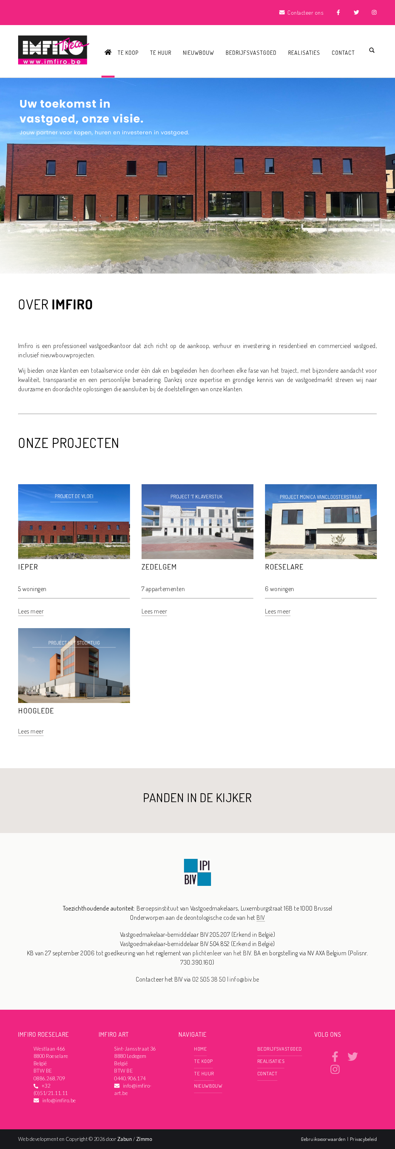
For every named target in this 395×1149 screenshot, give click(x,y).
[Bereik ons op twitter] (353, 1059)
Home (200, 1049)
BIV (261, 917)
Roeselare (284, 566)
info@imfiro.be (59, 1100)
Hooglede (36, 710)
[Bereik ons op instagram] (335, 1072)
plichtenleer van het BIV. (222, 953)
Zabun (124, 1139)
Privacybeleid (363, 1139)
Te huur (160, 52)
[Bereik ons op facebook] (335, 1059)
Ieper (28, 566)
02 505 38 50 (209, 979)
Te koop (128, 52)
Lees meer (31, 611)
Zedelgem (159, 566)
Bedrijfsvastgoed (251, 52)
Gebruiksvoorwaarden (324, 1139)
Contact (343, 52)
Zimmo (144, 1139)
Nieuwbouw (198, 52)
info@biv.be (244, 979)
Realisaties (304, 52)
